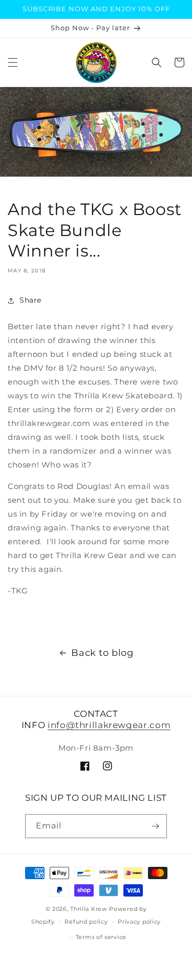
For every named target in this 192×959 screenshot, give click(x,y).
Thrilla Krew (88, 908)
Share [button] (30, 300)
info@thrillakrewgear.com (109, 725)
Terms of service (101, 937)
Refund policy (86, 921)
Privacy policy (139, 921)
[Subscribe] (155, 826)
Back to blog (102, 652)
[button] (13, 62)
